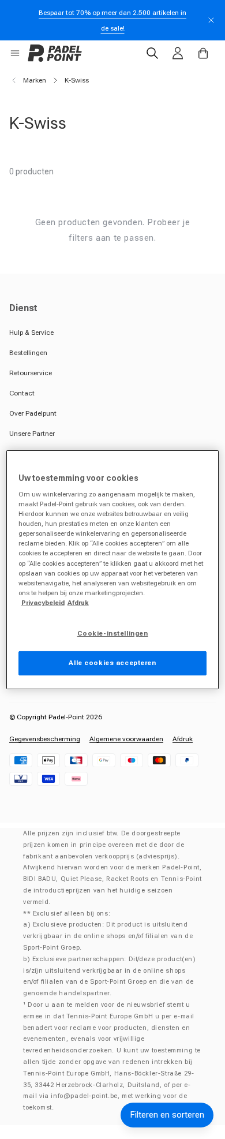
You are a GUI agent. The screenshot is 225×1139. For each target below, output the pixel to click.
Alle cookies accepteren (112, 663)
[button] (15, 53)
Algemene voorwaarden (126, 739)
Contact (22, 393)
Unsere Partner (32, 434)
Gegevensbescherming (44, 739)
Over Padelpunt (33, 413)
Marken (34, 80)
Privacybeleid (43, 603)
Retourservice (30, 373)
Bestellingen (28, 353)
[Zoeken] (152, 53)
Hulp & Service (31, 332)
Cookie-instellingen (112, 633)
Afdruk (182, 739)
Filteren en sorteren (167, 1115)
